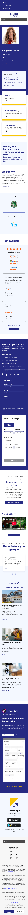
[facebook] (7, 375)
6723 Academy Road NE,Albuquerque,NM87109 (12, 78)
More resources (12, 583)
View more (14, 535)
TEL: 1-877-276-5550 (9, 871)
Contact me (14, 460)
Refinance (19, 425)
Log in (6, 2)
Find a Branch (8, 5)
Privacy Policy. (14, 902)
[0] (9, 574)
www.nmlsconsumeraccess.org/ (10, 888)
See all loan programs (14, 502)
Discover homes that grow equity (14, 786)
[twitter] (10, 375)
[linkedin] (3, 375)
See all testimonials (13, 325)
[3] (18, 574)
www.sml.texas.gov (16, 873)
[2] (15, 574)
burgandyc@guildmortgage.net (14, 82)
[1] (12, 574)
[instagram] (14, 375)
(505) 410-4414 (10, 85)
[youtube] (18, 375)
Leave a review (14, 329)
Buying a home (9, 425)
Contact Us (7, 8)
